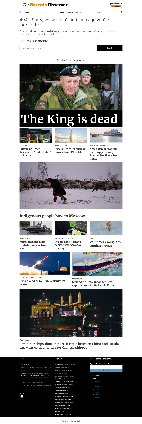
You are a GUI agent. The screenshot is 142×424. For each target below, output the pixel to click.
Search (109, 48)
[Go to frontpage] (46, 5)
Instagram (97, 389)
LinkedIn (97, 394)
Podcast (69, 12)
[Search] (121, 12)
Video (62, 12)
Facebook (97, 386)
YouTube (97, 397)
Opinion (78, 12)
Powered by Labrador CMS (71, 421)
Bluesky (97, 381)
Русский (26, 12)
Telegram (97, 392)
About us (23, 370)
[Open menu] (20, 12)
